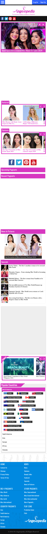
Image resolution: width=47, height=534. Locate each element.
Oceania (2, 526)
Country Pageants (8, 506)
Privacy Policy (4, 474)
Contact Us (3, 468)
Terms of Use (4, 478)
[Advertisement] (23, 77)
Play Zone (28, 506)
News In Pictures (29, 484)
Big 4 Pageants (6, 488)
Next (40, 244)
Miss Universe (4, 495)
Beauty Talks (28, 474)
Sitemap (2, 471)
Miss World (3, 492)
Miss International (5, 502)
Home (2, 464)
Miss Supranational (30, 492)
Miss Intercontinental (30, 499)
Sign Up (43, 2)
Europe (2, 520)
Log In (35, 2)
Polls (25, 513)
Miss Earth (3, 499)
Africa (2, 523)
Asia (1, 510)
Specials (26, 481)
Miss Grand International (31, 495)
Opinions (5, 130)
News (26, 464)
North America (4, 516)
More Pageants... (29, 502)
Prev (6, 244)
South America (4, 513)
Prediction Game (29, 510)
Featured (5, 102)
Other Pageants (30, 488)
